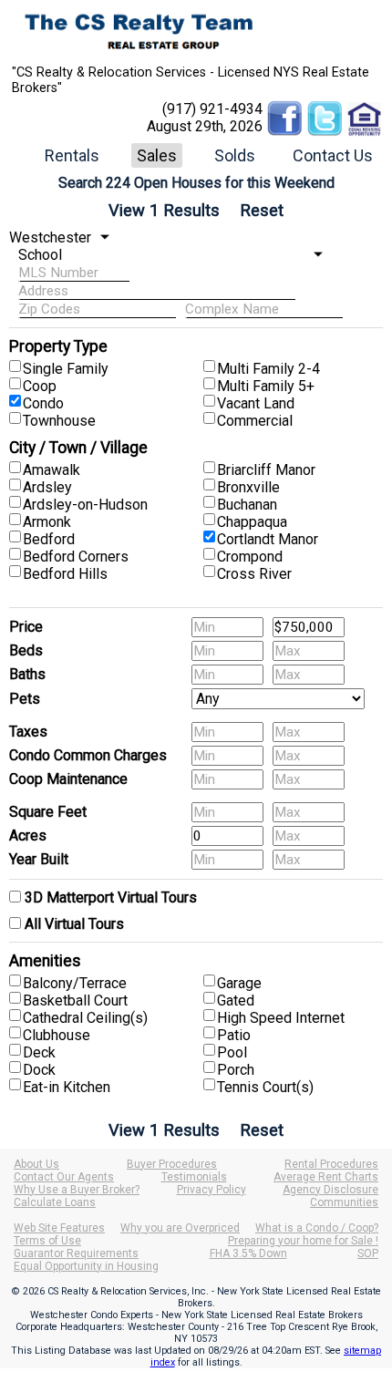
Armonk (47, 522)
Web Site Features (59, 1228)
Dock (39, 1069)
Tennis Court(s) (265, 1087)
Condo (43, 403)
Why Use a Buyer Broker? (76, 1189)
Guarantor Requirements (76, 1253)
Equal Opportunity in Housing (86, 1266)
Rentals (72, 155)
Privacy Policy (211, 1189)
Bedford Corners (76, 556)
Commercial (255, 420)
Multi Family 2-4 (268, 368)
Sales (157, 155)
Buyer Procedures (172, 1164)
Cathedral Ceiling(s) (85, 1017)
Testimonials (194, 1177)
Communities (344, 1202)
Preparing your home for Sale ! (303, 1240)
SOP (367, 1253)
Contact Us (333, 155)
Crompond (250, 556)
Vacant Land (255, 403)
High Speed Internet (281, 1017)
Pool (232, 1052)
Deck (39, 1052)
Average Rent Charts (325, 1177)
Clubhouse (56, 1035)
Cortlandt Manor (267, 539)
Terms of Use (47, 1240)
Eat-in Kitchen (66, 1087)
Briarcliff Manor (266, 470)
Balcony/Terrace (75, 983)
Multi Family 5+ (266, 386)
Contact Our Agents (64, 1177)
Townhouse (59, 420)
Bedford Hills (65, 574)
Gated (235, 1000)
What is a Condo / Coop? (316, 1228)
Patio (234, 1035)
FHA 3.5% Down (248, 1253)
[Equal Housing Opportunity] (364, 109)
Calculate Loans (55, 1202)
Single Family (65, 368)
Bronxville (248, 487)
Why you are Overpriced (180, 1228)
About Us (36, 1164)
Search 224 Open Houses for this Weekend (196, 182)
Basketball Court (75, 1000)
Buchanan (247, 504)
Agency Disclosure (330, 1189)
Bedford (49, 539)
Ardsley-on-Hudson (85, 504)
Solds (234, 155)
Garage (239, 983)
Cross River (254, 574)
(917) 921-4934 (212, 109)
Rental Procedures (331, 1164)
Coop (40, 386)
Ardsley (47, 487)
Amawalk (51, 470)
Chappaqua (252, 522)
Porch (235, 1069)
